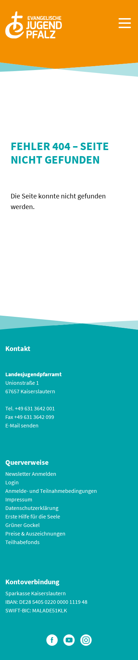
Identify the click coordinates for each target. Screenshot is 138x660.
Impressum (18, 499)
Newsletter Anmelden (30, 473)
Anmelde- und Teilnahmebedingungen (51, 490)
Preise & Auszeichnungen (35, 533)
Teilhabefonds (22, 541)
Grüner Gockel (22, 524)
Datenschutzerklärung (31, 507)
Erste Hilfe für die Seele (32, 516)
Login (12, 482)
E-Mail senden (22, 425)
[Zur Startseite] (33, 24)
